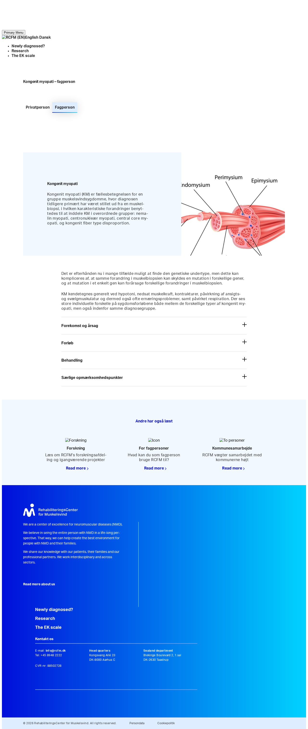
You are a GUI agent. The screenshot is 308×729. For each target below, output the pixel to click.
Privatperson (38, 107)
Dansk (45, 37)
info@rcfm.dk (56, 650)
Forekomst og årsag (79, 326)
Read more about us (39, 584)
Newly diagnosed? (28, 46)
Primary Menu (13, 32)
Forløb (67, 343)
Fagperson (65, 107)
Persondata (136, 723)
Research (20, 51)
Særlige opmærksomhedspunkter (92, 378)
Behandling (72, 360)
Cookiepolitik (166, 723)
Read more (76, 468)
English (31, 37)
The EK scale (23, 56)
